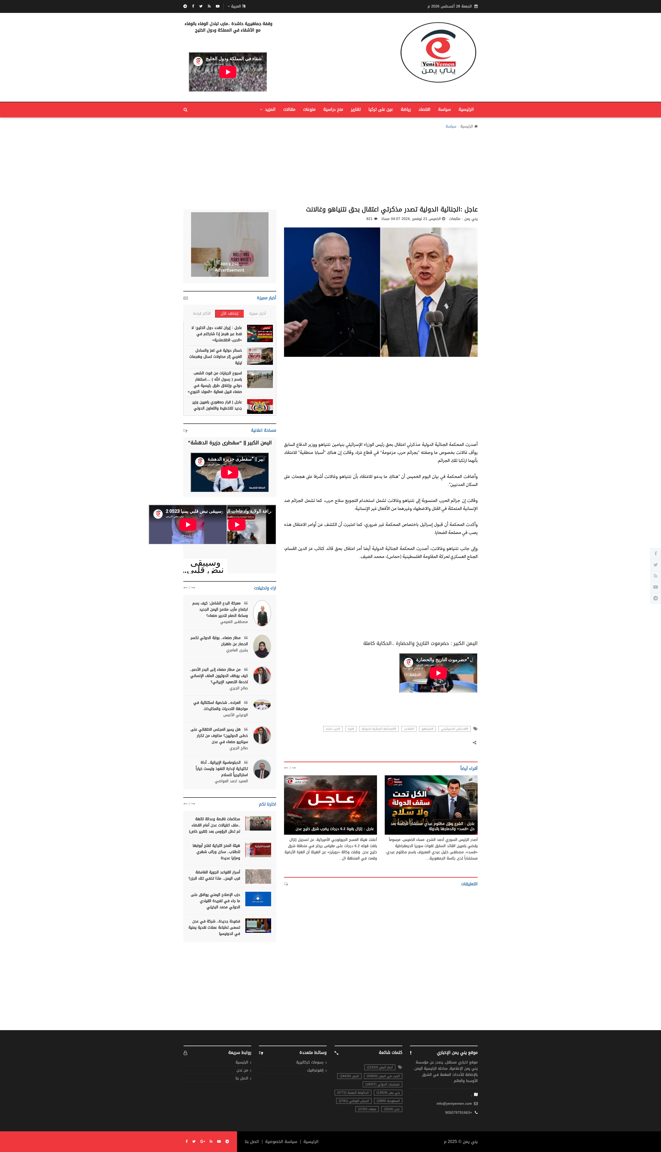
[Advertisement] (330, 166)
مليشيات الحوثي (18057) (382, 1084)
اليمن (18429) (349, 1076)
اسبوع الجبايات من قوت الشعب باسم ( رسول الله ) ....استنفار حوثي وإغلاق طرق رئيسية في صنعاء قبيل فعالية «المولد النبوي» (215, 382)
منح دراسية (333, 109)
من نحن (242, 1070)
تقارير (356, 109)
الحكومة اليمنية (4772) (353, 1092)
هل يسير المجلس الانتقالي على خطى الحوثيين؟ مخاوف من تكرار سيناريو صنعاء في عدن (219, 735)
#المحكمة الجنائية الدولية (379, 729)
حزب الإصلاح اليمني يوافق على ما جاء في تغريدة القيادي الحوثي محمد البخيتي (215, 901)
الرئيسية (466, 109)
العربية (236, 6)
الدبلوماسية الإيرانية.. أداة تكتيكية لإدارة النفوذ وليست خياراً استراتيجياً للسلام (222, 768)
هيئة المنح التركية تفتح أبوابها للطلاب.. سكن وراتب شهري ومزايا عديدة (216, 852)
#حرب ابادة (333, 729)
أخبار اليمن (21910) (380, 1067)
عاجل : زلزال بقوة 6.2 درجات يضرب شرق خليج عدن (335, 828)
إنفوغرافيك (315, 1070)
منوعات (309, 109)
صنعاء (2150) (367, 1109)
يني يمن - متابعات (460, 818)
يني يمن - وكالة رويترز (356, 823)
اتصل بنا (241, 1078)
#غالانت (409, 729)
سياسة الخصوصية (281, 1142)
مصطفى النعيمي (234, 622)
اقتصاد (424, 109)
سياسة (444, 109)
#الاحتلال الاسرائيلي (454, 729)
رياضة (406, 109)
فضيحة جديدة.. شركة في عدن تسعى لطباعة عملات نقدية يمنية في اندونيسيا (214, 927)
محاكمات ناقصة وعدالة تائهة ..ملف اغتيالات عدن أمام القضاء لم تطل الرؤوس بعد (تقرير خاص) (214, 825)
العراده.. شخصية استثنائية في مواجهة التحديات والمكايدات (220, 705)
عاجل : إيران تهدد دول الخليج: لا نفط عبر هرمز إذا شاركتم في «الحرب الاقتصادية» (216, 334)
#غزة (351, 729)
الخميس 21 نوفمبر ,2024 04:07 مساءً (411, 219)
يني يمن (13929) (388, 1092)
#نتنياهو (427, 729)
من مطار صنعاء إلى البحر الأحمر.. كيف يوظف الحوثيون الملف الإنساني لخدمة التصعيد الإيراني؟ (219, 675)
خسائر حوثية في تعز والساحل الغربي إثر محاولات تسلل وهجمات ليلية (215, 356)
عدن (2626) (392, 1109)
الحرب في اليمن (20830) (383, 1076)
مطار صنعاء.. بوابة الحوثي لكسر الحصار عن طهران (219, 641)
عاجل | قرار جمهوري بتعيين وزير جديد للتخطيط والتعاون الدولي (217, 405)
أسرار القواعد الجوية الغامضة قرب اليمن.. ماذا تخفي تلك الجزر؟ (214, 875)
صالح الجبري (239, 688)
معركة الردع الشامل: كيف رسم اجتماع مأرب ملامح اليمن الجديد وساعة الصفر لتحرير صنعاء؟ (220, 609)
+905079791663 (458, 1113)
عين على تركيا (380, 109)
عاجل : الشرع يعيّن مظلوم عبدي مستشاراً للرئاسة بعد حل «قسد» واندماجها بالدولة (433, 826)
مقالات (289, 109)
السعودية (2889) (388, 1101)
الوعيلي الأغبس (235, 715)
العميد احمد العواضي (231, 781)
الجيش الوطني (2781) (354, 1101)
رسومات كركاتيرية (310, 1062)
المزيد (270, 109)
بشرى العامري (237, 650)
